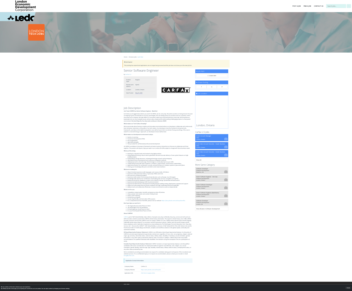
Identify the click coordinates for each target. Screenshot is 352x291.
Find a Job (307, 6)
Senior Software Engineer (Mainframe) (207, 194)
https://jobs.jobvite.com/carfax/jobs (151, 270)
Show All (198, 160)
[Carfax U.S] (176, 91)
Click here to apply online (148, 273)
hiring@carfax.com (129, 255)
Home (125, 57)
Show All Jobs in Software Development (208, 209)
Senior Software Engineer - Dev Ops (207, 178)
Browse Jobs (133, 57)
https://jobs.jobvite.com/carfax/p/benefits (173, 200)
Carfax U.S (128, 74)
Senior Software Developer (204, 186)
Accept (348, 287)
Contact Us (318, 6)
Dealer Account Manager (203, 137)
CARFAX (126, 217)
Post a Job (297, 6)
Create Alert (212, 75)
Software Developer (202, 170)
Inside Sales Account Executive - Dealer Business (210, 145)
